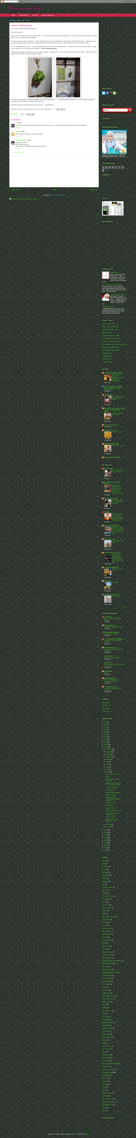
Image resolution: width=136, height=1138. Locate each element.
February (108, 824)
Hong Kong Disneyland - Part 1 (111, 335)
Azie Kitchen (108, 617)
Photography (105, 1025)
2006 (105, 850)
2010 (105, 840)
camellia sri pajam (107, 887)
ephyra (104, 913)
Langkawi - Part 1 (107, 353)
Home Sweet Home (110, 678)
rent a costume (106, 1049)
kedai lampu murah (107, 963)
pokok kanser (106, 1031)
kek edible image (107, 969)
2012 (105, 835)
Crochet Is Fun (106, 705)
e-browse (104, 910)
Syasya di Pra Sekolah (118, 445)
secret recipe (106, 1075)
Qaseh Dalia (108, 581)
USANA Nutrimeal (107, 1093)
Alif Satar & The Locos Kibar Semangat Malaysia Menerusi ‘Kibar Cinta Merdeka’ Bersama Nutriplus (118, 517)
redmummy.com (106, 1046)
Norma (104, 1004)
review (104, 1052)
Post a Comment (18, 152)
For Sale (104, 925)
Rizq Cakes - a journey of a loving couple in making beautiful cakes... (114, 409)
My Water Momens (107, 999)
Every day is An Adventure (112, 457)
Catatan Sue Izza (109, 539)
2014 (105, 830)
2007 (105, 847)
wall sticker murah (107, 1102)
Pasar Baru (105, 1016)
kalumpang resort (107, 957)
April (107, 769)
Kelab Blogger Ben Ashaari (109, 972)
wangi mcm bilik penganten (113, 792)
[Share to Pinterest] (64, 109)
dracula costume (107, 908)
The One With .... (109, 394)
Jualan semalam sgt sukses (113, 810)
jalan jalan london (107, 952)
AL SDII (104, 869)
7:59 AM (17, 148)
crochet (104, 902)
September (109, 757)
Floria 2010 (105, 922)
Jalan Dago (105, 949)
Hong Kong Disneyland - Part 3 (111, 341)
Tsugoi (104, 1090)
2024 (105, 727)
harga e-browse (106, 928)
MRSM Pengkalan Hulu (108, 996)
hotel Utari (105, 937)
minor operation (109, 790)
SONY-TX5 (105, 1078)
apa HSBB (105, 872)
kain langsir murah (107, 955)
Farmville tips (106, 919)
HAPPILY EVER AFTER (111, 444)
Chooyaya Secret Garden (111, 594)
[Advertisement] (54, 172)
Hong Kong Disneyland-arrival (110, 347)
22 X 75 (104, 860)
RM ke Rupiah (106, 1057)
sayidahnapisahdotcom (111, 567)
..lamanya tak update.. (118, 432)
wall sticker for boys (108, 1099)
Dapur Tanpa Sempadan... (112, 632)
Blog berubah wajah (108, 306)
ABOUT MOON (23, 15)
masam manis (108, 656)
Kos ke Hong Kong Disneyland (111, 350)
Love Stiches (106, 711)
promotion (105, 1040)
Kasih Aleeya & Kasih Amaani (113, 373)
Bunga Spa (105, 881)
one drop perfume (107, 1010)
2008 (105, 845)
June (107, 764)
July (107, 762)
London (104, 987)
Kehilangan (115, 582)
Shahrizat (18, 131)
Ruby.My (106, 512)
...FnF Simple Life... (110, 686)
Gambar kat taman (110, 803)
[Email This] (57, 109)
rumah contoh (106, 1060)
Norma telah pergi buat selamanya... (112, 285)
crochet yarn (105, 905)
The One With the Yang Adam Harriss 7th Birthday (118, 398)
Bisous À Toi (108, 663)
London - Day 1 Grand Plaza (110, 326)
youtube (104, 1107)
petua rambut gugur (107, 1022)
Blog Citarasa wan (109, 625)
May (107, 767)
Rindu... (106, 673)
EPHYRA (35, 15)
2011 (105, 837)
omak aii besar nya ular (112, 774)
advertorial (105, 866)
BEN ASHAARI (108, 468)
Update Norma (114, 272)
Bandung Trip (106, 875)
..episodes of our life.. (111, 430)
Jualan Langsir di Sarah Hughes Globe (112, 813)
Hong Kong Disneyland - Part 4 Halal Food (114, 344)
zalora (104, 1110)
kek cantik (105, 966)
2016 (105, 744)
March (108, 772)
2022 (105, 732)
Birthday (104, 878)
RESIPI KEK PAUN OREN (111, 634)
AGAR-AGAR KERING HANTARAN (113, 627)
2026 (105, 722)
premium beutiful (107, 1037)
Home (54, 190)
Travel (104, 1087)
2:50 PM (17, 136)
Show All (125, 607)
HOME (13, 15)
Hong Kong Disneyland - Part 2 (111, 338)
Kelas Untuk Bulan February (111, 657)
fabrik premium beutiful (108, 916)
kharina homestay (107, 975)
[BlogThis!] (58, 109)
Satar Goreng (109, 805)
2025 (105, 724)
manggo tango (106, 993)
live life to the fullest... (111, 425)
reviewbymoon (106, 1055)
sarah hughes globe (107, 1072)
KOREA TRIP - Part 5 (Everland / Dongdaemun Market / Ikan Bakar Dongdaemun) (118, 377)
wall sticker (105, 1096)
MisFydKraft (105, 702)
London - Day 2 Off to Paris (110, 329)
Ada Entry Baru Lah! (117, 596)
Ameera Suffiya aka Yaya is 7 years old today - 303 (113, 784)
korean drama (106, 984)
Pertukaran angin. (109, 389)
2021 (105, 734)
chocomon (105, 890)
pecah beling (105, 1019)
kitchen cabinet (106, 981)
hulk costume (106, 946)
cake (103, 884)
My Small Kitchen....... (111, 647)
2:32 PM (17, 128)
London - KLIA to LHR (108, 324)
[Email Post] (21, 114)
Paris (103, 1013)
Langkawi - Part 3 (107, 359)
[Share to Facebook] (62, 109)
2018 (105, 739)
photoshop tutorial (107, 1028)
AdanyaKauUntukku (21, 140)
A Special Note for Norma (117, 294)
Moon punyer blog (25, 8)
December (109, 749)
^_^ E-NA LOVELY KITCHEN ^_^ (114, 639)
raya (103, 1043)
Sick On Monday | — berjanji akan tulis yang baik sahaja (113, 387)
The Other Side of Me (110, 498)
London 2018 (105, 990)
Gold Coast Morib (107, 332)
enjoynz (73, 1134)
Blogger (86, 1134)
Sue (16, 123)
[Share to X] (60, 109)
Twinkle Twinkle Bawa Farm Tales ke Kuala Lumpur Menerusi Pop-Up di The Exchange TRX (118, 530)
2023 (105, 729)
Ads (103, 863)
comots (107, 776)
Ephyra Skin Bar (110, 808)
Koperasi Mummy (110, 817)
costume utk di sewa (108, 896)
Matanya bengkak (110, 795)
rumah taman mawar (108, 1069)
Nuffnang (104, 1007)
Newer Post (15, 190)
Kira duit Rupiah (106, 978)
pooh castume (106, 1034)
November (109, 752)
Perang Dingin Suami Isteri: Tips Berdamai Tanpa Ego (117, 501)
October (108, 754)
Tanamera (105, 1081)
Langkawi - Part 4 (107, 362)
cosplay (104, 893)
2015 (105, 747)
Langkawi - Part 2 (107, 356)
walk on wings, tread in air (112, 552)
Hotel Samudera (106, 934)
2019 (105, 737)
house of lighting (107, 940)
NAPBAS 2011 (106, 1002)
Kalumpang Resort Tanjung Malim (111, 960)
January (108, 827)
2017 (105, 742)
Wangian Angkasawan (48, 15)
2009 (105, 842)
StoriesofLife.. (108, 671)
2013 (105, 832)
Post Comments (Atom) (58, 195)
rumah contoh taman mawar (110, 1063)
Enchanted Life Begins (111, 525)
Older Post (93, 190)
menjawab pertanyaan (111, 787)
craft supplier (106, 899)
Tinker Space (106, 708)
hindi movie (105, 931)
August (108, 759)
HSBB (104, 943)
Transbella (105, 1084)
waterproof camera (107, 1105)
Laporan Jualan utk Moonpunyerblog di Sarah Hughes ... (113, 799)
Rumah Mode (106, 1066)
